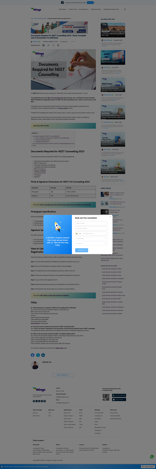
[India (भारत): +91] (77, 234)
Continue (81, 250)
